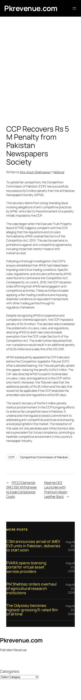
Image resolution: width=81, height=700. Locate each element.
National (59, 172)
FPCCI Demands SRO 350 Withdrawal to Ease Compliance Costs (21, 489)
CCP (11, 457)
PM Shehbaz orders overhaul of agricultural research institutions (31, 588)
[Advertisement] (40, 71)
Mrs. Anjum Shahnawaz (35, 172)
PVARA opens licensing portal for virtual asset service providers (26, 567)
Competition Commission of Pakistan (44, 457)
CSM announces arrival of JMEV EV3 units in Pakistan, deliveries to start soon (33, 545)
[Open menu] (74, 8)
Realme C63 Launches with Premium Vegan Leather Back (55, 489)
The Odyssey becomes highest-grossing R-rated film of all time (32, 609)
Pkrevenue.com (31, 8)
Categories (9, 671)
